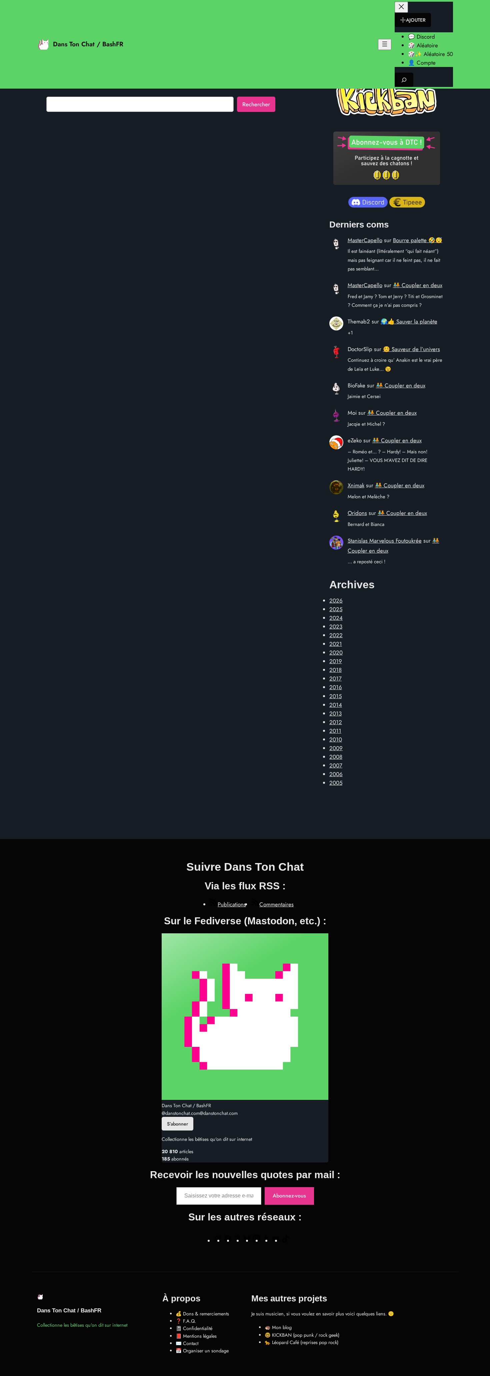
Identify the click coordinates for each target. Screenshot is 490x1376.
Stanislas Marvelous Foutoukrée (385, 541)
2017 (335, 679)
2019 (335, 661)
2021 (335, 644)
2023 (335, 627)
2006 (336, 774)
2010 (335, 739)
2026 (336, 601)
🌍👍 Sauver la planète (409, 321)
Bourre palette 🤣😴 (417, 240)
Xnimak (356, 485)
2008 (335, 757)
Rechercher (256, 104)
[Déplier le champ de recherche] (404, 80)
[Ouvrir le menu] (384, 44)
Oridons (357, 513)
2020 (336, 653)
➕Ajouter (413, 20)
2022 (336, 635)
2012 (335, 722)
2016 (335, 687)
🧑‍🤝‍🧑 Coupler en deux (417, 285)
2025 (335, 609)
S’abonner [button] (177, 1124)
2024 (336, 618)
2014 (335, 705)
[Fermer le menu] (401, 7)
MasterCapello (365, 240)
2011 (335, 731)
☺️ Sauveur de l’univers (411, 349)
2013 (335, 713)
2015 (335, 696)
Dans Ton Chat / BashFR (88, 44)
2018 (335, 670)
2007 (335, 765)
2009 (336, 748)
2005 (335, 783)
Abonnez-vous (289, 1195)
